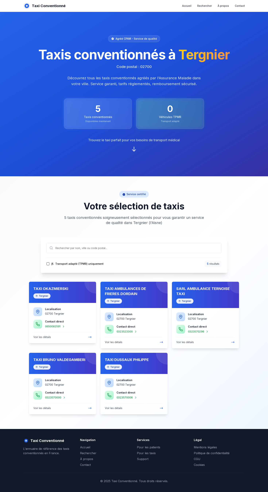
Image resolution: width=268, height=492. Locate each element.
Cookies (199, 465)
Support (142, 459)
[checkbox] (47, 263)
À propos (223, 5)
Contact (240, 5)
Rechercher (204, 5)
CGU (197, 459)
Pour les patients (148, 447)
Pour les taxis (146, 453)
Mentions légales (205, 447)
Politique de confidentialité (212, 453)
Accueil (186, 5)
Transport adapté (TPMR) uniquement (79, 263)
